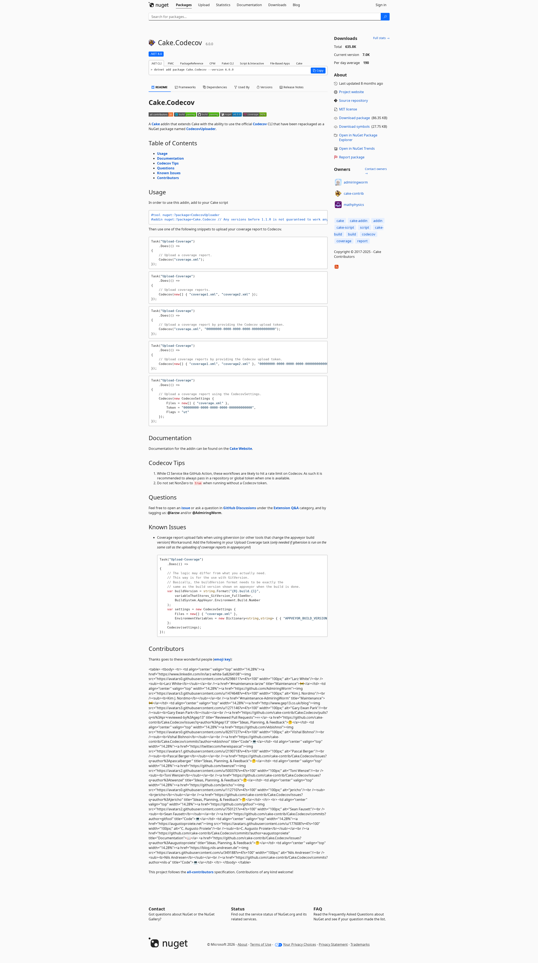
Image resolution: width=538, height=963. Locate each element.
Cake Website (241, 448)
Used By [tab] (243, 87)
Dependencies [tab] (216, 87)
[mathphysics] (338, 204)
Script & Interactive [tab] (252, 63)
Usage (162, 153)
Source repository (353, 100)
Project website (351, 92)
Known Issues (169, 173)
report (362, 241)
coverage (344, 241)
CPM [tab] (212, 63)
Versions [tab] (266, 87)
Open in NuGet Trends (357, 148)
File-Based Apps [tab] (280, 63)
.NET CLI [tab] (156, 63)
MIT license (348, 109)
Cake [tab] (299, 63)
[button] (318, 70)
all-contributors (200, 872)
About (242, 944)
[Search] (385, 16)
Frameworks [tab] (187, 87)
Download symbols (354, 126)
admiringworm (356, 182)
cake (340, 220)
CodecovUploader (201, 128)
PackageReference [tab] (191, 63)
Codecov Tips (168, 163)
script (364, 227)
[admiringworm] (338, 182)
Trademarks (360, 944)
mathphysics (354, 204)
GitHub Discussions (239, 508)
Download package (354, 118)
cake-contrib (354, 193)
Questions (165, 168)
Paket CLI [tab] (228, 63)
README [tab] (161, 87)
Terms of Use (260, 944)
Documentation (170, 158)
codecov (368, 234)
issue (185, 508)
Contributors (168, 177)
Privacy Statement (333, 944)
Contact (157, 909)
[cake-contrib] (338, 193)
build (352, 234)
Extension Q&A (286, 508)
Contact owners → (376, 171)
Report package (351, 157)
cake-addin (358, 220)
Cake (156, 124)
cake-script (345, 227)
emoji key (222, 659)
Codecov (260, 124)
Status (238, 909)
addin (377, 220)
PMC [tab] (171, 63)
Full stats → (381, 38)
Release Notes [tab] (293, 87)
